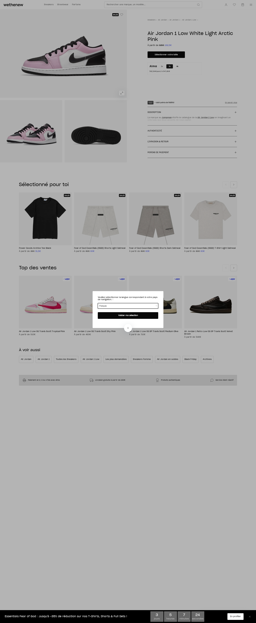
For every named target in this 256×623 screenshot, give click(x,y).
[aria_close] (128, 328)
